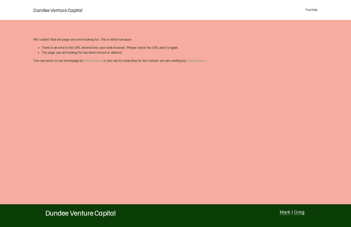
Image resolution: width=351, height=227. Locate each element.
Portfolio (312, 10)
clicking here (92, 60)
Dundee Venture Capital (57, 10)
